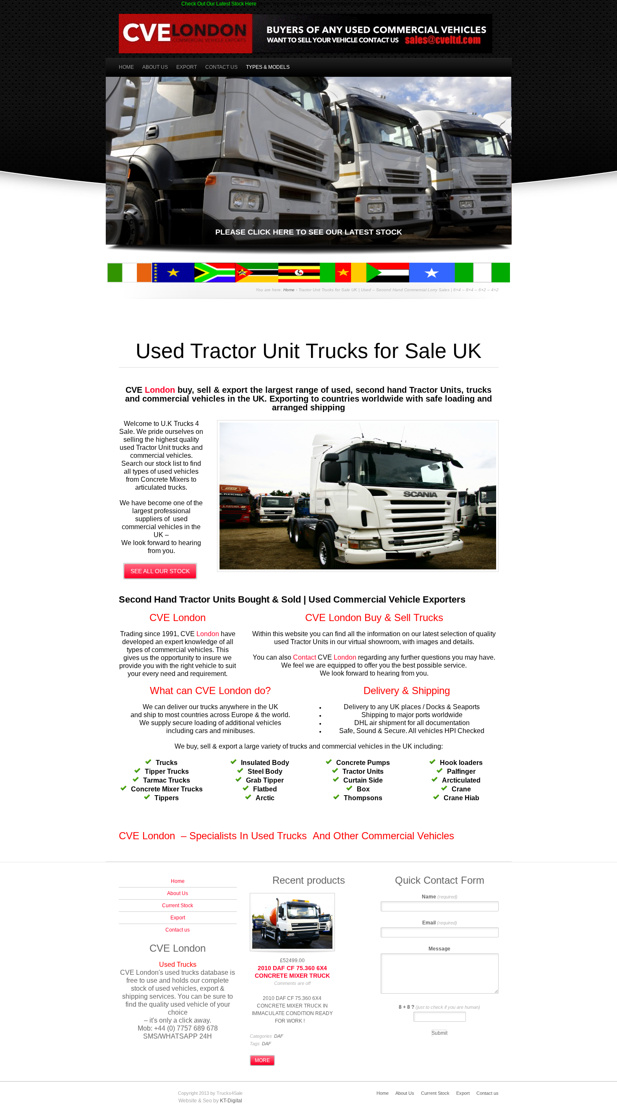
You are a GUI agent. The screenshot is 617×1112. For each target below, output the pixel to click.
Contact (304, 657)
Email (439, 923)
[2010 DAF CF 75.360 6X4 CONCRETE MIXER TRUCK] (292, 923)
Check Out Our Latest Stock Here (218, 4)
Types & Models (268, 67)
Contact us (221, 67)
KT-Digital (231, 1101)
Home (126, 67)
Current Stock (177, 905)
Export (186, 67)
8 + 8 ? (439, 1007)
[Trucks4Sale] (305, 48)
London (160, 389)
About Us (155, 67)
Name (440, 897)
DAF (278, 1036)
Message (439, 949)
